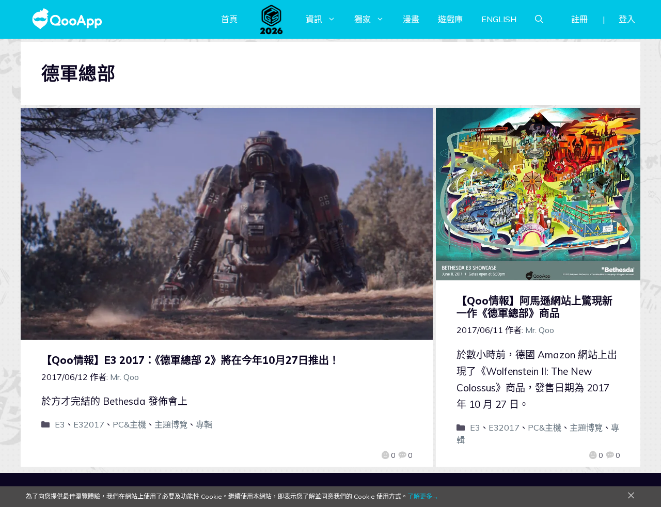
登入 (627, 19)
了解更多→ (422, 496)
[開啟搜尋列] (539, 19)
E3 (60, 424)
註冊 (579, 19)
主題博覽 (170, 424)
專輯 (204, 424)
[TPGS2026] (271, 19)
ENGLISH (498, 19)
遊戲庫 (450, 19)
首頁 (229, 19)
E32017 (88, 424)
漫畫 (411, 19)
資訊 (314, 19)
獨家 (362, 19)
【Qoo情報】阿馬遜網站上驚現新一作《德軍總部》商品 (534, 307)
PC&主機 (129, 424)
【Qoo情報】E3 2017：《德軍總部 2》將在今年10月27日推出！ (190, 360)
